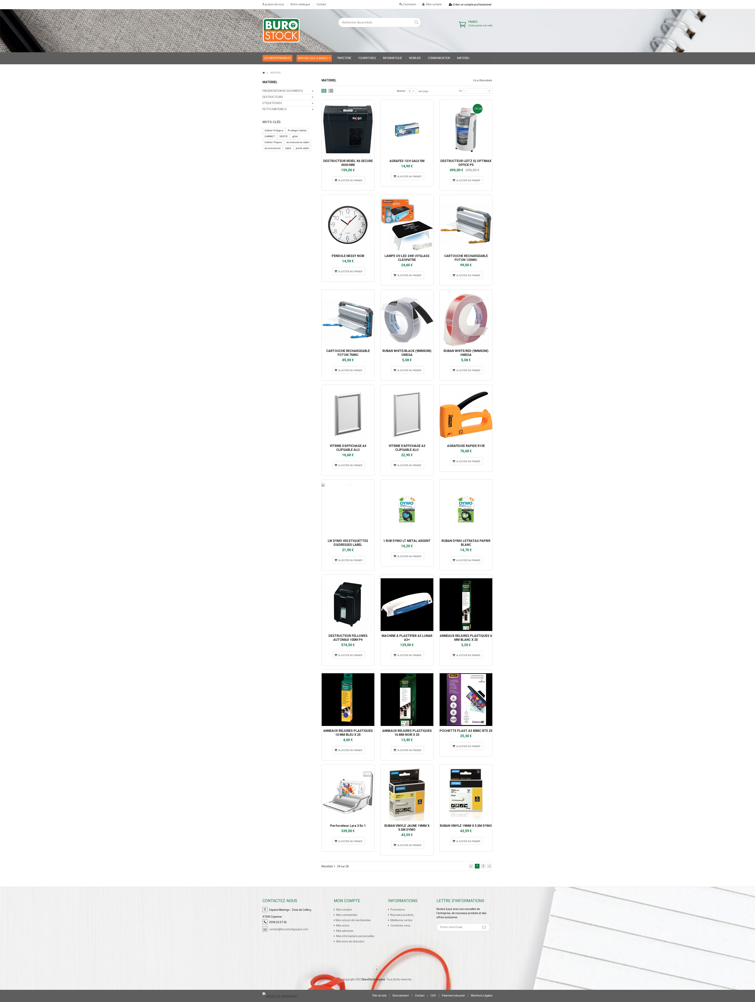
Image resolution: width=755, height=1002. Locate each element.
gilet (295, 136)
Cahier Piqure (273, 142)
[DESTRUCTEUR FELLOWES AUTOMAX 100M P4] (348, 576)
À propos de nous (273, 4)
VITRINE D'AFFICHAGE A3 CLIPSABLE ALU (407, 448)
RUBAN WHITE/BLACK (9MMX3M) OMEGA (406, 353)
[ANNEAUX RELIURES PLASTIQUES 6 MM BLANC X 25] (466, 576)
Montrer (401, 91)
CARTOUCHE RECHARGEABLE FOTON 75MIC (348, 353)
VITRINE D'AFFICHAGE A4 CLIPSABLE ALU (348, 448)
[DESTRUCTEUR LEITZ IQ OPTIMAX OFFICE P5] (466, 102)
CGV (433, 995)
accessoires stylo (297, 142)
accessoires (272, 148)
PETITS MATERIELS (274, 109)
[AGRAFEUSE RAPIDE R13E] (466, 386)
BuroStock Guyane (373, 979)
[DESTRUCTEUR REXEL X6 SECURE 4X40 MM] (348, 102)
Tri (460, 91)
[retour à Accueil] (263, 73)
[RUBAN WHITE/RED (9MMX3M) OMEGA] (466, 291)
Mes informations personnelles (355, 936)
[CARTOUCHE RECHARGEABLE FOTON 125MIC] (466, 197)
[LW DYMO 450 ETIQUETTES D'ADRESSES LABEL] (348, 481)
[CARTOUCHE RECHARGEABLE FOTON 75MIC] (348, 291)
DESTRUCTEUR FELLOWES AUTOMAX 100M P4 (348, 638)
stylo (288, 148)
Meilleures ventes (401, 920)
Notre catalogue (300, 4)
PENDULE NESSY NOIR (348, 256)
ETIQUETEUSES (272, 103)
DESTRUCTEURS (272, 97)
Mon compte (434, 4)
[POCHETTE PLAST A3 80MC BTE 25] (466, 671)
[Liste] (331, 90)
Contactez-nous (400, 926)
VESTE (283, 136)
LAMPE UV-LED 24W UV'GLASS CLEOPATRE (407, 258)
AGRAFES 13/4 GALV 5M (406, 161)
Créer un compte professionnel (471, 5)
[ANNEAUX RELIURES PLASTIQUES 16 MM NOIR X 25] (407, 671)
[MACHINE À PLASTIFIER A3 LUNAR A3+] (407, 576)
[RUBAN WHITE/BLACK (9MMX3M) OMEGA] (407, 291)
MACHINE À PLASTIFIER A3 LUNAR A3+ (407, 638)
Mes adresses (344, 931)
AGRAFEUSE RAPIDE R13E (466, 446)
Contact (321, 4)
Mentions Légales (482, 995)
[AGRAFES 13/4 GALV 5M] (407, 102)
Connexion (409, 4)
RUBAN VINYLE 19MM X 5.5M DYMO (466, 826)
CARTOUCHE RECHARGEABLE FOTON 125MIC (466, 258)
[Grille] (323, 90)
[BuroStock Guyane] (281, 30)
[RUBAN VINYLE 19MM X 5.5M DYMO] (466, 766)
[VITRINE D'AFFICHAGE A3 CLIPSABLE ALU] (407, 386)
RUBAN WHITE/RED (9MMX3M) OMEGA (466, 353)
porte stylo (302, 148)
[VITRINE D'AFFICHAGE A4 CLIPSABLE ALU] (348, 386)
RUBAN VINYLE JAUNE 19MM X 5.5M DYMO (406, 828)
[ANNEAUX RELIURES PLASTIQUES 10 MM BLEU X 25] (348, 671)
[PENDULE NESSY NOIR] (348, 197)
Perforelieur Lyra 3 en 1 (348, 826)
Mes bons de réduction (350, 941)
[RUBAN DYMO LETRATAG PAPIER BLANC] (466, 481)
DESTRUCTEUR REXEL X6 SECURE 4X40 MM (348, 163)
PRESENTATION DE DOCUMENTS (282, 91)
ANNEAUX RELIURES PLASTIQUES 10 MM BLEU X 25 (348, 733)
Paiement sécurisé (453, 995)
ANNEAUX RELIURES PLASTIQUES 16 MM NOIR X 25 (407, 733)
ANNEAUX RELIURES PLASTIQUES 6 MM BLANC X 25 (466, 638)
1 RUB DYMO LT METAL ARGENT (407, 541)
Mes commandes (346, 915)
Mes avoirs (342, 926)
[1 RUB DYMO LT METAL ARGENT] (407, 481)
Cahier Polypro (273, 130)
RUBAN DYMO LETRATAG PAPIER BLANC (466, 543)
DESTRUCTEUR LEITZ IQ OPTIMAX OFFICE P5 (465, 163)
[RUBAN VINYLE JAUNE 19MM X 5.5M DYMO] (407, 766)
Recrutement (401, 995)
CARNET (269, 136)
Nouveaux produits (401, 915)
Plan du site (379, 995)
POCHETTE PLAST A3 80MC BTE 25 (466, 731)
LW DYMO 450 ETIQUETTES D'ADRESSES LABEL (348, 543)
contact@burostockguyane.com (288, 929)
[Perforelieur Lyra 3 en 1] (348, 766)
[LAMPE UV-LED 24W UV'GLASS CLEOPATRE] (407, 197)
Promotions (397, 910)
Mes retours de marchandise (353, 920)
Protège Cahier (297, 130)
